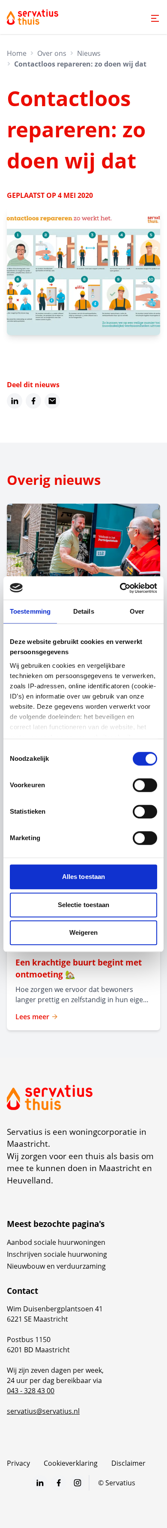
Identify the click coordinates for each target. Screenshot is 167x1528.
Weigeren (83, 932)
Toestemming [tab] (30, 611)
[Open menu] (155, 18)
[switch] (145, 785)
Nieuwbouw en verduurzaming (56, 1266)
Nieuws (89, 53)
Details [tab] (83, 611)
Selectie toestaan (84, 904)
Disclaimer (128, 1463)
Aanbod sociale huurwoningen (56, 1242)
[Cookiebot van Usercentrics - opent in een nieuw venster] (120, 588)
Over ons (51, 53)
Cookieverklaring (71, 1463)
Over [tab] (137, 611)
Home (17, 53)
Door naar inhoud (36, 12)
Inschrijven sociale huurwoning (57, 1254)
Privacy (18, 1463)
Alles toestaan (83, 876)
